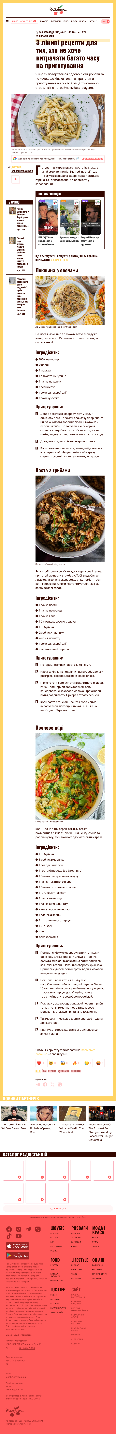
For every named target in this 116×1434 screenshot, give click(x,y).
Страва (52, 1071)
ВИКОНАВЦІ (97, 1269)
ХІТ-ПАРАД (96, 1278)
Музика (54, 1251)
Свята (74, 1246)
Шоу (52, 1242)
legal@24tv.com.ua (16, 1376)
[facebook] (45, 1084)
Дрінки (54, 1269)
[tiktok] (9, 1236)
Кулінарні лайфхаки (55, 1275)
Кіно (66, 21)
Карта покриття (58, 1308)
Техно (74, 1274)
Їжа (44, 1071)
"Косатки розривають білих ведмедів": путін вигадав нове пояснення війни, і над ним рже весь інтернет (22, 294)
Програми (55, 1299)
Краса (95, 1237)
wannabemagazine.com (22, 170)
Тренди (95, 1246)
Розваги (56, 21)
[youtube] (18, 1236)
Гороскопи (76, 1242)
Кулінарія (64, 1071)
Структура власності (76, 1302)
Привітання (76, 1269)
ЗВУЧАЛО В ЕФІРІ (99, 1274)
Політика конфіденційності (80, 1309)
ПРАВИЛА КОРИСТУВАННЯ (78, 1296)
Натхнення (95, 21)
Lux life (58, 1289)
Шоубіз (44, 21)
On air (98, 1260)
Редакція (75, 1344)
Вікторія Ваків (46, 36)
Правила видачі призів (78, 1329)
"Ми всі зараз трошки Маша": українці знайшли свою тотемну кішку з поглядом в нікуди (22, 252)
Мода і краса (78, 21)
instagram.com (59, 564)
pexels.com (26, 152)
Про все (75, 1265)
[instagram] (18, 1229)
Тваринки (75, 1238)
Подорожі (76, 1278)
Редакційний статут (77, 1316)
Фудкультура (57, 1280)
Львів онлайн (57, 1312)
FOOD (38, 1071)
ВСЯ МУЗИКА (97, 1265)
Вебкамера (56, 1304)
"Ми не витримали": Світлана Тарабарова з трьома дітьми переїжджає (23, 217)
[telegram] (38, 1084)
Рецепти (75, 1071)
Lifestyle (79, 1260)
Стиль (95, 1242)
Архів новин (77, 1339)
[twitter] (52, 1084)
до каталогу (58, 1208)
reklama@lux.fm (14, 1389)
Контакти (75, 1335)
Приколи (75, 1233)
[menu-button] (7, 21)
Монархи (55, 1233)
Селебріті (55, 1238)
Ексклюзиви (57, 1246)
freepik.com (71, 327)
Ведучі (54, 1295)
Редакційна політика (76, 1322)
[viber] (59, 1084)
